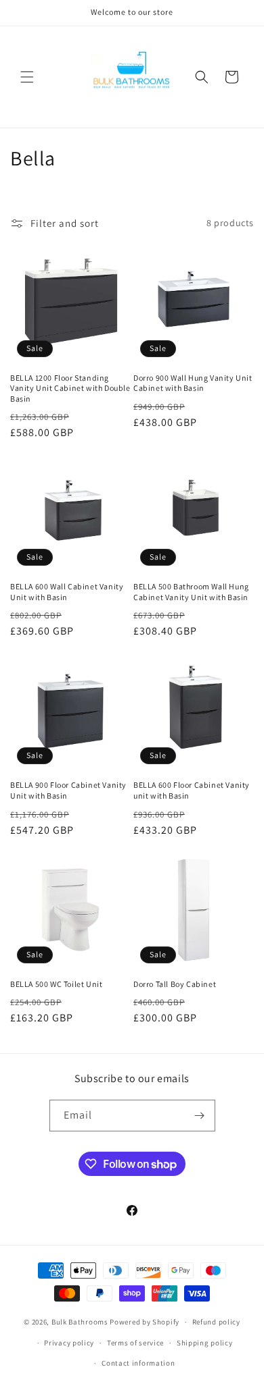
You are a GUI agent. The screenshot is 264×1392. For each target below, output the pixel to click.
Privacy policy (69, 1342)
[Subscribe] (200, 1115)
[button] (27, 77)
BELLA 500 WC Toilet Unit (56, 984)
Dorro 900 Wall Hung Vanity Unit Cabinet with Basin (192, 383)
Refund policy (216, 1322)
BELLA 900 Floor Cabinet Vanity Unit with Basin (68, 790)
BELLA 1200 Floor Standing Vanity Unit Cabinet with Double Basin (70, 388)
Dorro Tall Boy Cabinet (174, 984)
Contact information (138, 1363)
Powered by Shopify (144, 1322)
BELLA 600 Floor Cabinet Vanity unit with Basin (191, 790)
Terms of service (135, 1342)
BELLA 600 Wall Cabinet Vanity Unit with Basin (66, 591)
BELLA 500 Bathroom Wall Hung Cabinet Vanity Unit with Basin (191, 591)
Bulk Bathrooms (79, 1322)
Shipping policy (205, 1342)
